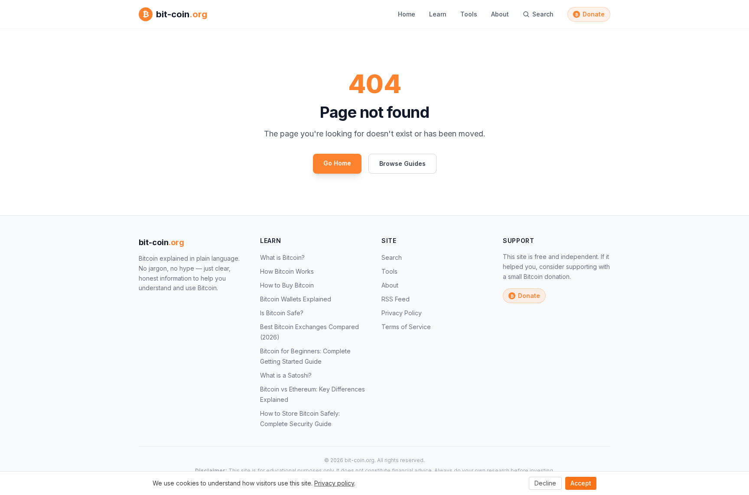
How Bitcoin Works (287, 271)
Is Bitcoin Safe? (281, 313)
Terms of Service (406, 326)
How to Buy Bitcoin (287, 285)
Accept (580, 483)
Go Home (337, 163)
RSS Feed (395, 299)
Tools (468, 14)
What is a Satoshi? (286, 375)
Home (406, 14)
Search (391, 257)
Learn (437, 14)
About (500, 14)
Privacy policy (334, 483)
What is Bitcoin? (282, 257)
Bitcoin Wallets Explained (295, 299)
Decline (545, 483)
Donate (590, 14)
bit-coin (161, 242)
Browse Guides (402, 163)
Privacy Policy (401, 313)
